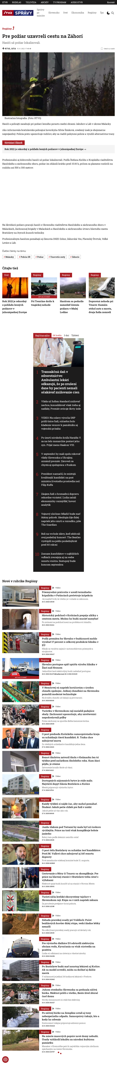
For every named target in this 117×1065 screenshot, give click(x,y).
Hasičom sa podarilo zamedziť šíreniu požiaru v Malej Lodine (72, 306)
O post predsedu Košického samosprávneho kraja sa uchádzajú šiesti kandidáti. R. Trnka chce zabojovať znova (71, 737)
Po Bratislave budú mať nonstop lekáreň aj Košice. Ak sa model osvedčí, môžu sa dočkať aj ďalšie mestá (71, 970)
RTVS (7, 48)
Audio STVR (77, 2)
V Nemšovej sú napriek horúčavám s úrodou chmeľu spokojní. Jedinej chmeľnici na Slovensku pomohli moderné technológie (70, 691)
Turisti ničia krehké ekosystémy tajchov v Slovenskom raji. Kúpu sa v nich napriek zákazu (70, 898)
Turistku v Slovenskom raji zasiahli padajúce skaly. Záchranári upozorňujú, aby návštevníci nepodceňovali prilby (69, 714)
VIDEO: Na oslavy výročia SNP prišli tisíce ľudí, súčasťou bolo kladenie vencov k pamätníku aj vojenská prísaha (59, 423)
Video (57, 587)
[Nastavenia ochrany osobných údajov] (5, 1059)
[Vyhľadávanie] (113, 12)
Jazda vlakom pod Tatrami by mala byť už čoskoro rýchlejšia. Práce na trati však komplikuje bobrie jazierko (71, 830)
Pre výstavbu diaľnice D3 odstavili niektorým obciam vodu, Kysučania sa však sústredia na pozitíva (68, 946)
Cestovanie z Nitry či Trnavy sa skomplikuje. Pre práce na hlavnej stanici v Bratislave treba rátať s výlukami (70, 877)
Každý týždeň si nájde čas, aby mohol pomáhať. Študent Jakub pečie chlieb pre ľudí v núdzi (69, 805)
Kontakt (111, 2)
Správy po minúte (41, 12)
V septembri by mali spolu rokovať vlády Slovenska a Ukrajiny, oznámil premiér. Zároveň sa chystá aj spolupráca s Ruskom (60, 459)
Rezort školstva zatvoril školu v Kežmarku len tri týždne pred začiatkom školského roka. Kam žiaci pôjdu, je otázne (71, 761)
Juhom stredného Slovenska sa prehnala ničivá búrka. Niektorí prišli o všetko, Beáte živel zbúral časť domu (70, 993)
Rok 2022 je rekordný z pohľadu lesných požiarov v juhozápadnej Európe (44, 149)
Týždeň (75, 335)
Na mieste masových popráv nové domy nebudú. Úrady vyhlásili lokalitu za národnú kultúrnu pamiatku (70, 1039)
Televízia (31, 2)
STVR (5, 2)
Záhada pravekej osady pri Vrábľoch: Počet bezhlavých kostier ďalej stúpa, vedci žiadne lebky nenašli (71, 923)
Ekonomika (77, 12)
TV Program (59, 2)
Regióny (92, 12)
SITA (13, 48)
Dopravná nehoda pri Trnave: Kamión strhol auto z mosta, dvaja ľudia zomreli (101, 306)
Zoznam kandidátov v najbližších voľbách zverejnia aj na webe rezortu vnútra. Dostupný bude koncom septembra (60, 559)
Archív (45, 2)
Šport (103, 12)
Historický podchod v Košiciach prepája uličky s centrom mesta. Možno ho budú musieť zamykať (70, 617)
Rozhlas (16, 2)
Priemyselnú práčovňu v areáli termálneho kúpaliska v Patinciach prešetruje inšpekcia (67, 593)
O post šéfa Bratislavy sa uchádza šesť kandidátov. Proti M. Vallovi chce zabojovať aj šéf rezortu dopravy (71, 853)
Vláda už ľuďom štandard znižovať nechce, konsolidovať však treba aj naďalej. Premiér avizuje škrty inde (61, 405)
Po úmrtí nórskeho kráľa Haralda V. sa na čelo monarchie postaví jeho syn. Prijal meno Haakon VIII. (61, 441)
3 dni (66, 335)
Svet (65, 12)
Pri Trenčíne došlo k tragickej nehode (42, 302)
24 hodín (57, 335)
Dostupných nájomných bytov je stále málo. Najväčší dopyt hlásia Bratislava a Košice (67, 782)
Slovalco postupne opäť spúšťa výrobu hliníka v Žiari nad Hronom (69, 666)
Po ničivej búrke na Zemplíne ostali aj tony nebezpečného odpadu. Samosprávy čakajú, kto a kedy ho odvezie (70, 1016)
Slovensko (53, 12)
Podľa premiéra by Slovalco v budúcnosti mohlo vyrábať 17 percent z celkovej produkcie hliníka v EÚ (70, 642)
